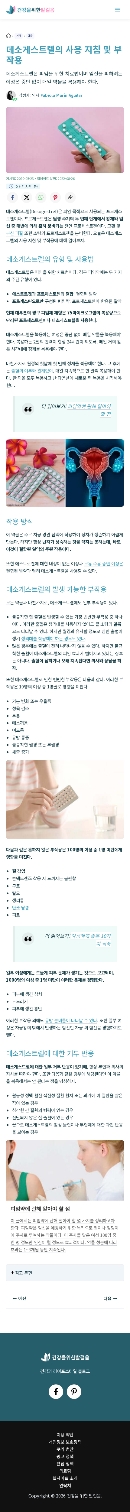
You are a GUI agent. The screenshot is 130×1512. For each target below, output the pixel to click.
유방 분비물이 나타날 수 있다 (71, 1020)
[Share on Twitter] (27, 197)
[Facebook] (56, 1391)
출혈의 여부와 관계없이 (32, 370)
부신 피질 (14, 233)
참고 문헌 (23, 1273)
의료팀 (65, 1471)
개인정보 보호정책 (65, 1442)
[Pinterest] (74, 1391)
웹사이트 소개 (65, 1478)
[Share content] (70, 197)
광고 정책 (65, 1456)
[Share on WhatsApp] (41, 197)
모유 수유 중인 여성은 (103, 563)
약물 (30, 36)
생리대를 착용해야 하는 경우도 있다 (53, 638)
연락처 (65, 1485)
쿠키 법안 (65, 1449)
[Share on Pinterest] (56, 197)
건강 (18, 36)
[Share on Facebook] (12, 197)
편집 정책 (65, 1463)
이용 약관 (65, 1434)
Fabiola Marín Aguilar (62, 95)
